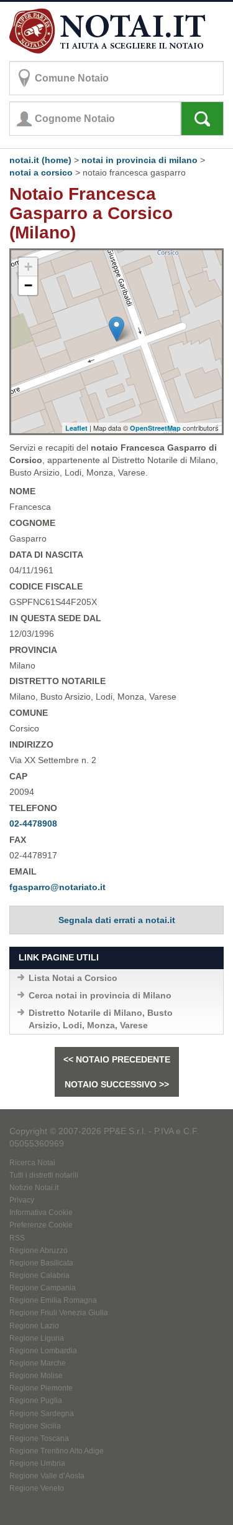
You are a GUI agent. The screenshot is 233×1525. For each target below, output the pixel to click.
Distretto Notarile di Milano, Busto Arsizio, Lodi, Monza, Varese (101, 1019)
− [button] (28, 285)
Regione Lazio (34, 1325)
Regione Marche (37, 1363)
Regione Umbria (37, 1463)
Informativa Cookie (41, 1212)
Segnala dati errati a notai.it (116, 920)
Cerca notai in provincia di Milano (100, 995)
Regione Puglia (35, 1400)
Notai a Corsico (41, 172)
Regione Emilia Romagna (53, 1300)
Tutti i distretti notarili (43, 1175)
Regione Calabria (39, 1275)
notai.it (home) (40, 160)
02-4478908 (33, 823)
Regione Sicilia (35, 1426)
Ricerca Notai (32, 1162)
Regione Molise (36, 1375)
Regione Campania (42, 1287)
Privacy (21, 1200)
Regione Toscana (39, 1438)
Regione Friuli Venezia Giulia (58, 1312)
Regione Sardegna (41, 1413)
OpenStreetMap (155, 428)
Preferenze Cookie (41, 1225)
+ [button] (28, 266)
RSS (17, 1238)
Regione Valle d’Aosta (47, 1475)
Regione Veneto (36, 1488)
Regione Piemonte (41, 1388)
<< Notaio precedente (116, 1059)
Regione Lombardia (43, 1350)
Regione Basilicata (41, 1263)
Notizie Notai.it (33, 1187)
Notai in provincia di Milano (139, 160)
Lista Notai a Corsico (73, 978)
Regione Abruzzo (38, 1250)
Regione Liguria (36, 1338)
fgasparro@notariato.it (57, 887)
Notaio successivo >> (117, 1084)
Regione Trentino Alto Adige (56, 1451)
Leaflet (76, 428)
